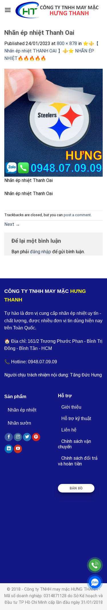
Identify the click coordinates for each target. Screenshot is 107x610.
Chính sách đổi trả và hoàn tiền (78, 460)
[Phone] (94, 565)
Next (12, 224)
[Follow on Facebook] (9, 437)
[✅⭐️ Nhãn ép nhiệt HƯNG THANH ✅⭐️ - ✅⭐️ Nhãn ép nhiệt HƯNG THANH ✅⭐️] (56, 10)
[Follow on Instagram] (18, 437)
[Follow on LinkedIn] (9, 449)
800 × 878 (67, 43)
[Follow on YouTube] (18, 449)
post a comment (77, 215)
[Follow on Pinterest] (36, 437)
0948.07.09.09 (42, 361)
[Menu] (7, 10)
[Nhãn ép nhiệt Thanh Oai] (53, 122)
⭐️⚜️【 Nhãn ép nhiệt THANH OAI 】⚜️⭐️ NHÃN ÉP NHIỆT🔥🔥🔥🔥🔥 (51, 51)
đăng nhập (40, 251)
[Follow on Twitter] (27, 437)
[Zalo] (94, 582)
